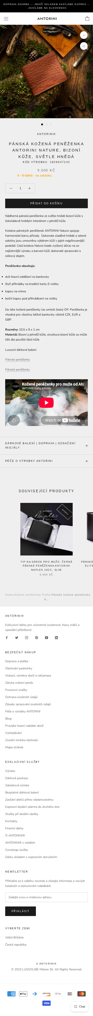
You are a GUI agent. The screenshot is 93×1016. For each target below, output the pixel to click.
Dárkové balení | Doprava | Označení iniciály (40, 445)
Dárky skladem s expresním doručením (31, 857)
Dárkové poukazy (16, 778)
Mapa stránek (14, 747)
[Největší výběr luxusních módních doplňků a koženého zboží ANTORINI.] (47, 19)
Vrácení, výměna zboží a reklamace (28, 675)
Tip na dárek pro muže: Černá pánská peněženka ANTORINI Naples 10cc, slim (47, 565)
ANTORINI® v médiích (20, 843)
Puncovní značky (16, 690)
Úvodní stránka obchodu (21, 740)
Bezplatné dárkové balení (22, 792)
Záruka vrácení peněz (19, 683)
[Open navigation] (6, 18)
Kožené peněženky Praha (32, 594)
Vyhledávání (13, 733)
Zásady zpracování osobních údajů (28, 704)
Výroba (10, 771)
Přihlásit (20, 911)
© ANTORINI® (46, 963)
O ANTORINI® (15, 835)
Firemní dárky (14, 828)
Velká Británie (14, 937)
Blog (8, 719)
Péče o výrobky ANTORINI (29, 460)
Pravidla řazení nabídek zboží (24, 726)
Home (9, 594)
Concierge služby (16, 850)
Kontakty (11, 821)
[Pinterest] (36, 637)
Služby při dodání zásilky (21, 814)
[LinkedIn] (56, 637)
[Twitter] (16, 637)
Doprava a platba (16, 661)
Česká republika (15, 945)
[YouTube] (46, 637)
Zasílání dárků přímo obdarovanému (29, 800)
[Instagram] (26, 637)
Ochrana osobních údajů (21, 697)
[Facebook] (6, 637)
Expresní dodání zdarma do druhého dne (32, 807)
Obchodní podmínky (18, 668)
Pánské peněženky (17, 360)
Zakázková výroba (17, 785)
